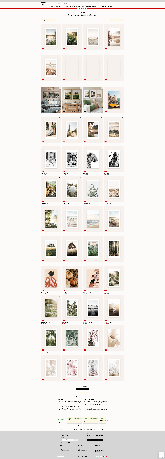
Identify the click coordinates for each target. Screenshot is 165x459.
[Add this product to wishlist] (60, 25)
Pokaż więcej (82, 388)
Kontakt (96, 448)
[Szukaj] (107, 3)
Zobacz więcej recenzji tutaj (82, 425)
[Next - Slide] (107, 420)
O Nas (79, 447)
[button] (161, 455)
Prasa (79, 448)
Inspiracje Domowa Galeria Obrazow (65, 450)
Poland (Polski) (60, 456)
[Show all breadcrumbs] (42, 9)
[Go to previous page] (77, 392)
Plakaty (45, 9)
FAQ (95, 449)
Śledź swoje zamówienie (98, 447)
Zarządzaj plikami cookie (98, 451)
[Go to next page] (87, 392)
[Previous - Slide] (66, 420)
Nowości (61, 449)
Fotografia (48, 9)
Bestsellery (61, 448)
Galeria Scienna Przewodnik (64, 447)
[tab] (121, 3)
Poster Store (84, 456)
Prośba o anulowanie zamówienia (99, 450)
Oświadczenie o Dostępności (82, 450)
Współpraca (80, 449)
